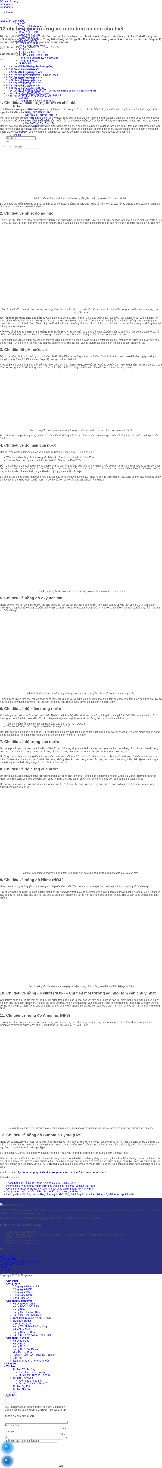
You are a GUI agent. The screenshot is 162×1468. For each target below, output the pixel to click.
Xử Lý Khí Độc (21, 1340)
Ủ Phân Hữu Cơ (28, 63)
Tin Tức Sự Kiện (22, 1386)
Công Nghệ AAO (22, 1298)
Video (16, 1392)
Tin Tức (17, 106)
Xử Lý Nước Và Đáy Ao (26, 1349)
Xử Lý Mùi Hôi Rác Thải (32, 52)
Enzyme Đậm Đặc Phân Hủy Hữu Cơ (34, 1355)
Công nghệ (19, 23)
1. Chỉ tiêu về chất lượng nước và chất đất (30, 66)
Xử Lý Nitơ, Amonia (24, 1303)
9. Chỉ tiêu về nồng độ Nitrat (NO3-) (26, 88)
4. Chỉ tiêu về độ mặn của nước (24, 74)
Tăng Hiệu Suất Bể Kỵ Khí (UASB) (38, 57)
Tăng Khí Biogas (28, 60)
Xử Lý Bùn (25, 49)
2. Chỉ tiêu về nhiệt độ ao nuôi (24, 69)
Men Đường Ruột (22, 1352)
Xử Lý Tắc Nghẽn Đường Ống (30, 1326)
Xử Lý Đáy (19, 1343)
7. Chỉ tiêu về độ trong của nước (25, 82)
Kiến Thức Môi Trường (32, 1372)
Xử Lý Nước (20, 1346)
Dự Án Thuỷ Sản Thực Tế (40, 123)
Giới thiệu (18, 20)
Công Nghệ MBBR (23, 1295)
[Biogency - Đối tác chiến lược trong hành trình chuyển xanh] (6, 5)
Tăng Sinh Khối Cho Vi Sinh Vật (31, 1360)
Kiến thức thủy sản (8, 21)
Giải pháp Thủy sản (18, 1338)
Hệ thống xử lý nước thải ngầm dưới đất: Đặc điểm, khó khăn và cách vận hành (51, 1185)
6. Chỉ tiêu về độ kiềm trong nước (25, 80)
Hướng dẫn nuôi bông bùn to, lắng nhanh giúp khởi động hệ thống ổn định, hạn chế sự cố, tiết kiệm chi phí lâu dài (70, 1194)
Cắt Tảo (23, 97)
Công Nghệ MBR (22, 1289)
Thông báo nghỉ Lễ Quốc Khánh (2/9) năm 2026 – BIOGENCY (41, 1183)
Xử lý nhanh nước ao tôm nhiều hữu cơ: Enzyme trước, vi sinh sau (43, 1191)
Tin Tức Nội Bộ (21, 1389)
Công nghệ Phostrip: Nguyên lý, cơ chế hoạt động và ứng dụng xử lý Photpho (49, 1188)
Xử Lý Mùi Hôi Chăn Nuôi (33, 55)
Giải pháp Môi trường (19, 1300)
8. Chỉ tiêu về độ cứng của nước (25, 85)
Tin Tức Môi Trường (24, 1369)
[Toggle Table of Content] (2, 61)
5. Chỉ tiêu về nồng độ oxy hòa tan (26, 77)
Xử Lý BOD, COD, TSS (26, 1306)
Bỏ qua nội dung (9, 1)
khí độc (78, 1128)
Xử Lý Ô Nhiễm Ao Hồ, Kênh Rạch (32, 1335)
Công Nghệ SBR (28, 32)
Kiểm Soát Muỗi (22, 1329)
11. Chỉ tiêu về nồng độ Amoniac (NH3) (29, 93)
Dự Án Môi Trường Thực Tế (41, 115)
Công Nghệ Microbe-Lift (26, 1286)
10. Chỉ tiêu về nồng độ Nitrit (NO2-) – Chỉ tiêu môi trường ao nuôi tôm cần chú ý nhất (53, 90)
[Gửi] (7, 141)
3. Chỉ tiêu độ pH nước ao (21, 72)
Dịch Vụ (11, 1363)
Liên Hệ (17, 135)
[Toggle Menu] (7, 18)
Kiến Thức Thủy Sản (30, 1380)
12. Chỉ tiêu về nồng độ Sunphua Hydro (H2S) (33, 96)
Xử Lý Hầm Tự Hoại (24, 1332)
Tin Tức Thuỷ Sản (23, 1377)
